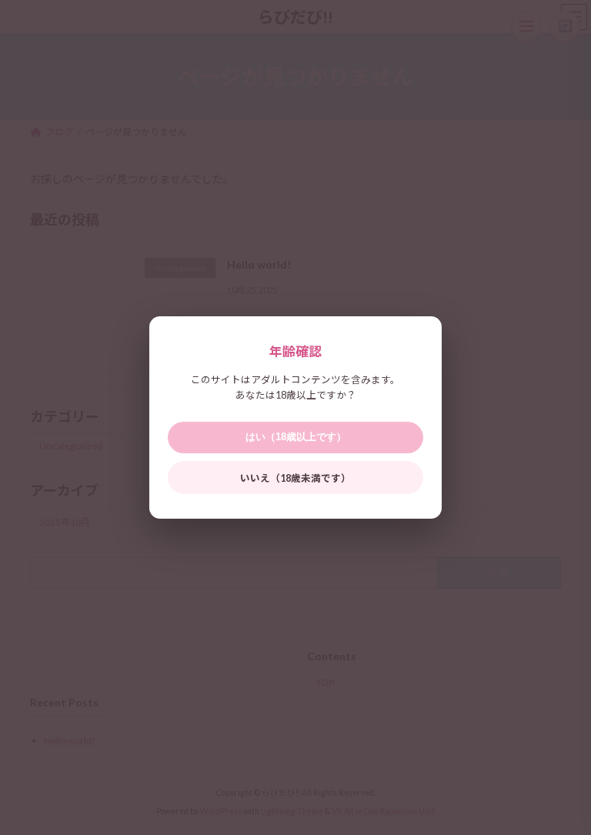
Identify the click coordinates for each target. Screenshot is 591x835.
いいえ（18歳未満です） (295, 478)
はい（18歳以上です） (295, 437)
